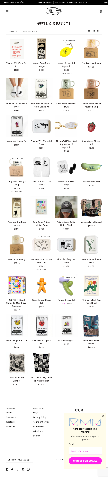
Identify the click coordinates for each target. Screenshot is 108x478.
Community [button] (12, 408)
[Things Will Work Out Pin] (17, 48)
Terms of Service (41, 422)
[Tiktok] (17, 469)
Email (72, 444)
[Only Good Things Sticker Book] (42, 207)
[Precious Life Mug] (17, 244)
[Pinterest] (23, 469)
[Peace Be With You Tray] (91, 244)
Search (36, 435)
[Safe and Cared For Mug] (66, 89)
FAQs (35, 412)
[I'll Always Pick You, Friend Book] (91, 285)
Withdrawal (38, 426)
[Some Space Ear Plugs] (66, 167)
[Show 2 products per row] (89, 31)
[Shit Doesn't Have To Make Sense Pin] (42, 89)
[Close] (103, 416)
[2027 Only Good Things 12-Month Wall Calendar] (17, 285)
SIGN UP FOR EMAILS (85, 460)
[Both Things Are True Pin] (17, 325)
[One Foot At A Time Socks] (42, 167)
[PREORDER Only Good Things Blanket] (42, 363)
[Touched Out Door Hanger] (17, 207)
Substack (10, 422)
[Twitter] (12, 469)
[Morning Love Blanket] (91, 207)
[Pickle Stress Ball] (91, 167)
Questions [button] (38, 408)
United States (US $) (18, 460)
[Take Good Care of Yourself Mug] (91, 89)
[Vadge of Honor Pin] (17, 126)
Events (9, 412)
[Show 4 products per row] (99, 31)
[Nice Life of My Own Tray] (66, 244)
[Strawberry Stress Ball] (91, 126)
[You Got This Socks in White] (17, 89)
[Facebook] (7, 469)
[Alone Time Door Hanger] (42, 48)
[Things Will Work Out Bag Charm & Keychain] (66, 126)
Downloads (11, 417)
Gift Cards (38, 431)
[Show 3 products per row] (93, 31)
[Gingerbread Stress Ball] (42, 285)
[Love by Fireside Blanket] (91, 325)
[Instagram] (28, 469)
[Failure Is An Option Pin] (42, 325)
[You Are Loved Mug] (91, 48)
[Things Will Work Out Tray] (42, 126)
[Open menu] (10, 11)
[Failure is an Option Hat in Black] (66, 207)
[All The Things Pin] (66, 325)
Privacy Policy (39, 417)
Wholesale (10, 426)
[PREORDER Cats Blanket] (17, 363)
